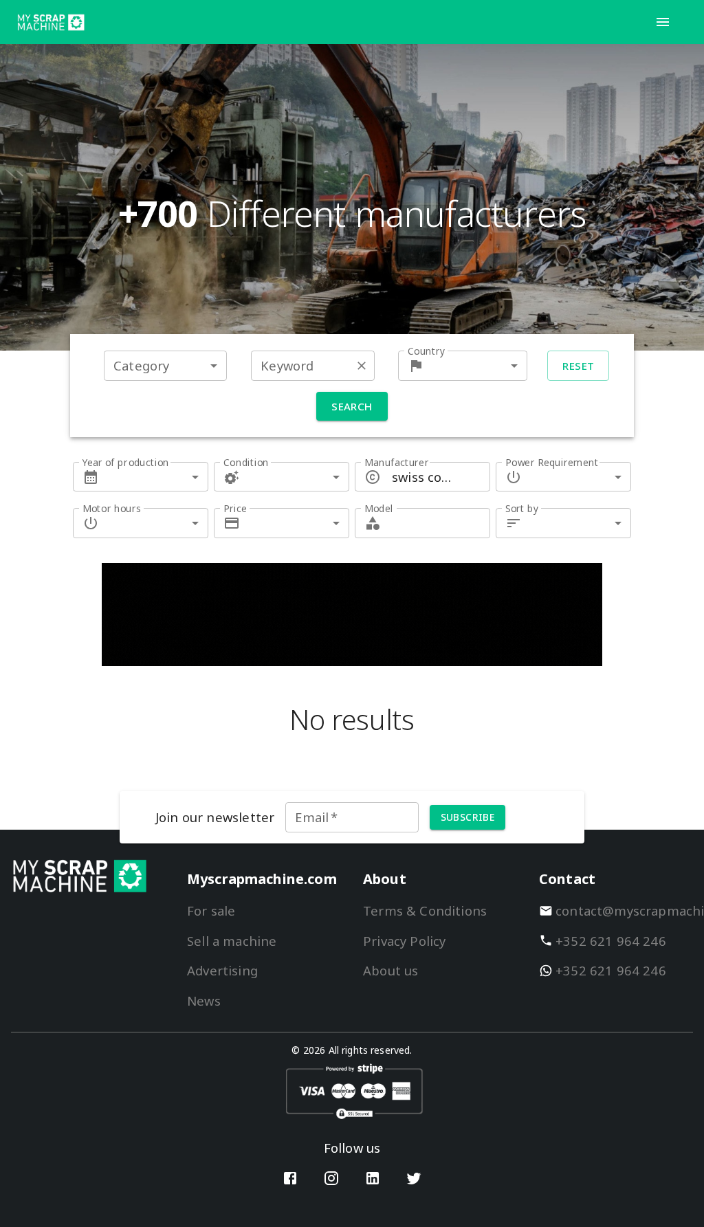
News (204, 1000)
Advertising (222, 970)
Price (235, 508)
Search (352, 406)
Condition (246, 462)
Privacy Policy (404, 940)
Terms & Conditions (425, 910)
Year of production (125, 462)
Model (378, 508)
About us (390, 970)
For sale (211, 910)
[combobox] (165, 365)
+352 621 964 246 (611, 940)
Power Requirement (552, 462)
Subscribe (468, 816)
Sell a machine (231, 940)
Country (426, 350)
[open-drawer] (662, 22)
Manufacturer (396, 462)
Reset (578, 366)
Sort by (521, 508)
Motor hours (111, 508)
